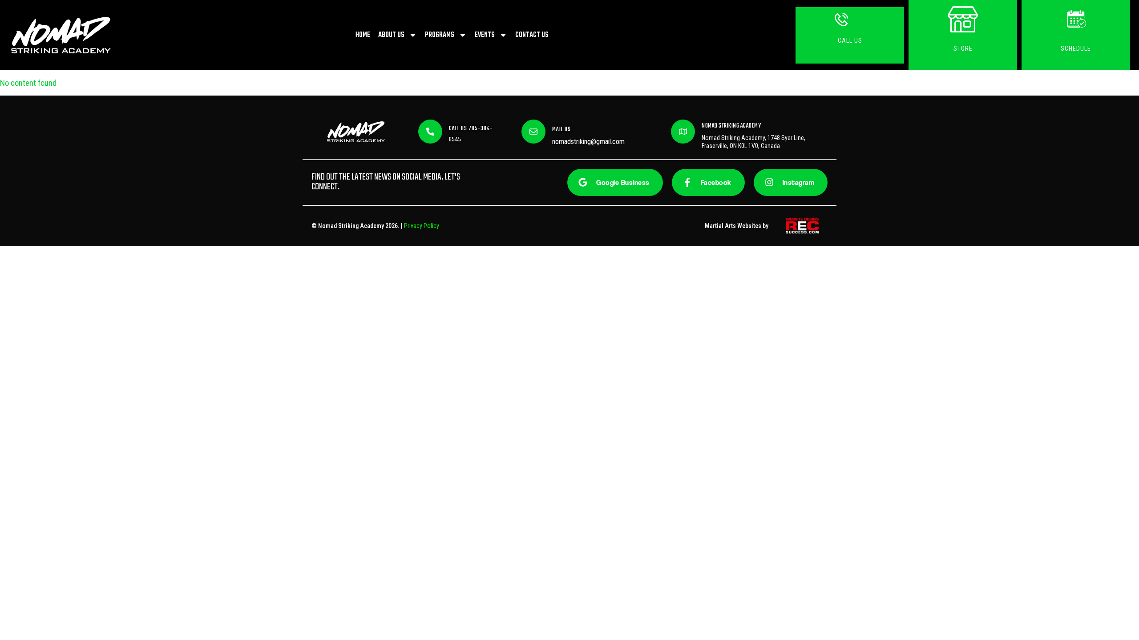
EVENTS (485, 35)
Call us (850, 40)
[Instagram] (769, 182)
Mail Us (561, 129)
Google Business (623, 182)
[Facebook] (687, 182)
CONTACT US (532, 35)
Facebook (716, 182)
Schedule (1076, 48)
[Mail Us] (533, 132)
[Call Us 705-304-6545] (430, 132)
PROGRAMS (439, 35)
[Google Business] (583, 182)
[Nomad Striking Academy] (683, 132)
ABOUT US (391, 35)
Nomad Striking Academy (731, 126)
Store (963, 48)
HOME (362, 35)
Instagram (799, 182)
